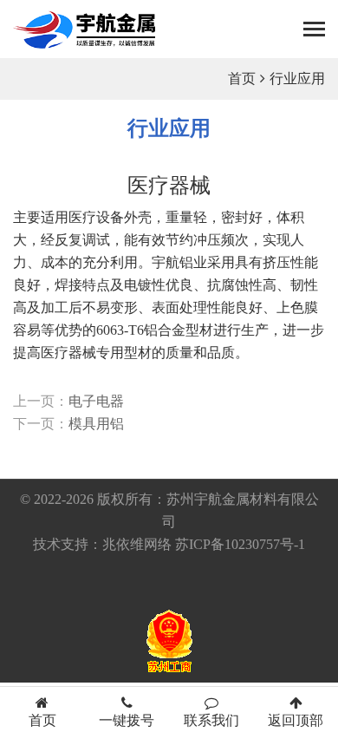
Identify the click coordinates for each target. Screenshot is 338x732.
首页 (242, 78)
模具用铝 (96, 423)
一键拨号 (126, 720)
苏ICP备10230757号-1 (240, 544)
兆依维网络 (137, 544)
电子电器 (96, 401)
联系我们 (211, 720)
